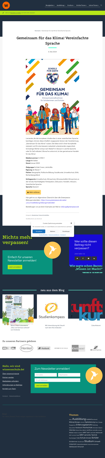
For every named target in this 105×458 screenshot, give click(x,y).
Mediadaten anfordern (10, 381)
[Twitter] (77, 258)
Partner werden (8, 377)
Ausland (89, 419)
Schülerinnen (73, 441)
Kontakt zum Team (9, 389)
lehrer (84, 430)
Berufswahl (94, 419)
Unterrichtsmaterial (82, 444)
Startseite (37, 30)
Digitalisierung (90, 422)
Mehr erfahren (34, 192)
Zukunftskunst (96, 325)
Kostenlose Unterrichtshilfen (40, 215)
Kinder (77, 430)
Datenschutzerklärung (53, 234)
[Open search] (101, 5)
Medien (71, 432)
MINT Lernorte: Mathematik (94, 432)
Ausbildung (79, 418)
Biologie (77, 422)
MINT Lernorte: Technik (88, 435)
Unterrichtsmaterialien (93, 444)
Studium (89, 441)
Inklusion (100, 427)
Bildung (71, 422)
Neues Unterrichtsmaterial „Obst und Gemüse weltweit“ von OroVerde (20, 328)
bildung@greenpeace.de (70, 207)
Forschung (95, 425)
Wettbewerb (73, 446)
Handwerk (78, 427)
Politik (78, 438)
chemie (82, 422)
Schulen (88, 438)
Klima (80, 430)
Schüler (95, 438)
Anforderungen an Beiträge (12, 385)
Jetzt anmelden (41, 385)
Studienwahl (81, 441)
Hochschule (87, 427)
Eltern (96, 422)
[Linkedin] (94, 258)
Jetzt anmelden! (15, 267)
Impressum (63, 234)
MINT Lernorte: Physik (74, 435)
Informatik (95, 427)
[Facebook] (83, 258)
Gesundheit (72, 427)
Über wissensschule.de (10, 374)
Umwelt (97, 441)
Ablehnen (52, 231)
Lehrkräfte (95, 430)
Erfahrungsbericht (84, 425)
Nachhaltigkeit (72, 438)
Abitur (70, 419)
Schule (83, 438)
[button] (71, 223)
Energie (100, 422)
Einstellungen (66, 231)
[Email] (88, 258)
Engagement (72, 425)
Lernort (100, 430)
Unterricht (72, 444)
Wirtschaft (80, 446)
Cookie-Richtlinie (43, 234)
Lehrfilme (89, 430)
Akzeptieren (39, 231)
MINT (84, 432)
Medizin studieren (78, 432)
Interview (72, 430)
